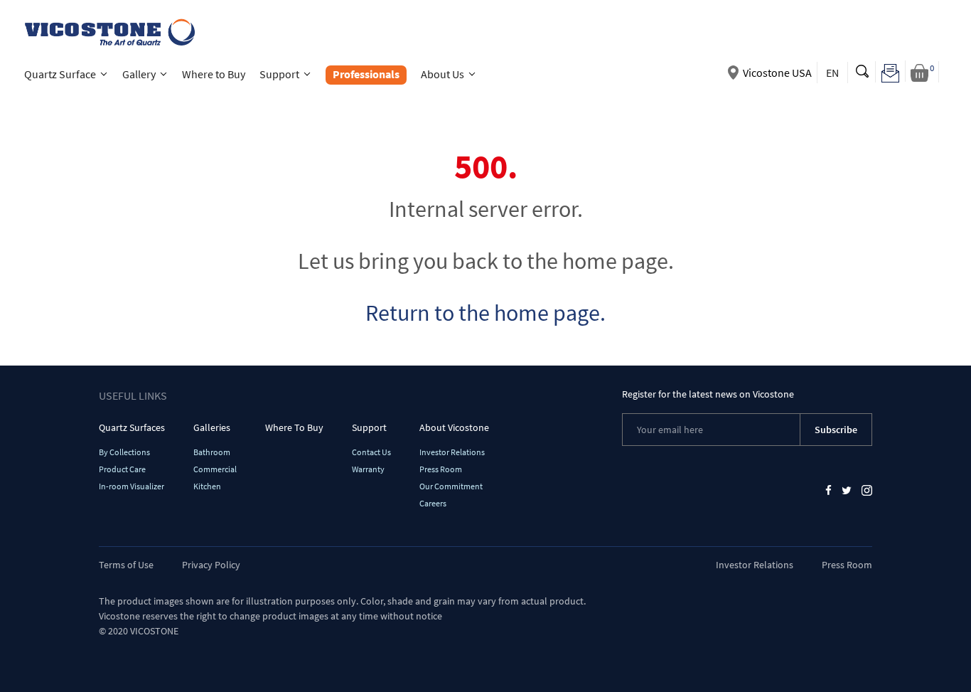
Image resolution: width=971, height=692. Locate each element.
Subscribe (836, 429)
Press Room (440, 469)
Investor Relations (452, 452)
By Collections (124, 452)
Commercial (215, 469)
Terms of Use (126, 564)
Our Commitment (451, 486)
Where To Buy (294, 427)
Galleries (211, 427)
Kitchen (207, 486)
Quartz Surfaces (132, 427)
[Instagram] (867, 489)
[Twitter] (847, 489)
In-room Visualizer (131, 486)
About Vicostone (454, 427)
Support (369, 427)
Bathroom (211, 452)
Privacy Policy (211, 564)
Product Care (122, 469)
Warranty (368, 469)
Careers (432, 503)
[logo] (108, 30)
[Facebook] (828, 489)
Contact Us (371, 452)
